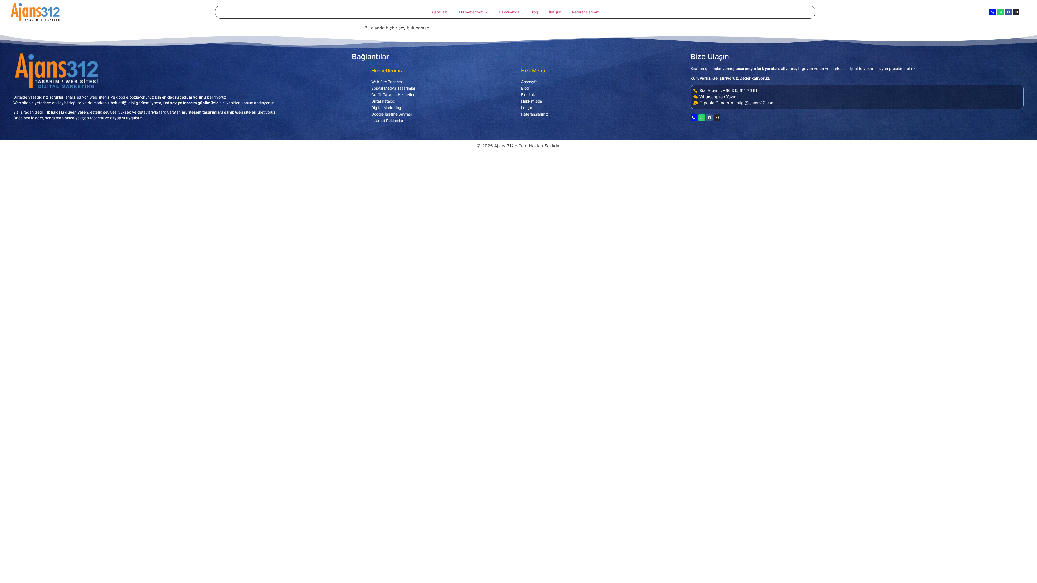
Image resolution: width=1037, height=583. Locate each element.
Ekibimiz (528, 94)
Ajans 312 (439, 12)
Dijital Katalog (383, 101)
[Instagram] (1016, 12)
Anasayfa (529, 81)
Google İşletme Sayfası (391, 114)
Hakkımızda (509, 12)
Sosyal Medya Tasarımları (393, 88)
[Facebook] (1008, 12)
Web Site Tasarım (386, 81)
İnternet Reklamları (387, 120)
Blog (534, 12)
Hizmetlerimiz (471, 12)
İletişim (555, 12)
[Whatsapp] (1000, 12)
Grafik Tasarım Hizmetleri (393, 94)
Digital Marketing (386, 107)
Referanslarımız (585, 12)
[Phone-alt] (992, 12)
